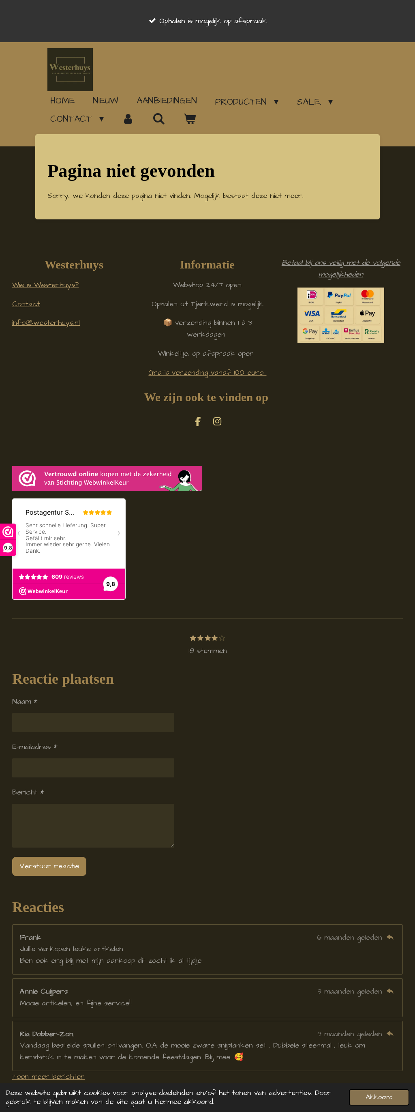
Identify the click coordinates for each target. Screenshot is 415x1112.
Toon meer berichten (48, 1076)
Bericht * (28, 792)
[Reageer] (390, 937)
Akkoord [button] (379, 1097)
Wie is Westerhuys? (45, 285)
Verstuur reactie (49, 866)
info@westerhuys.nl (46, 323)
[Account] (128, 118)
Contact (26, 304)
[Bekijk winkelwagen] (189, 119)
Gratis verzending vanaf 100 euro (207, 372)
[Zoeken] (159, 118)
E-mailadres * (34, 747)
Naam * (24, 701)
